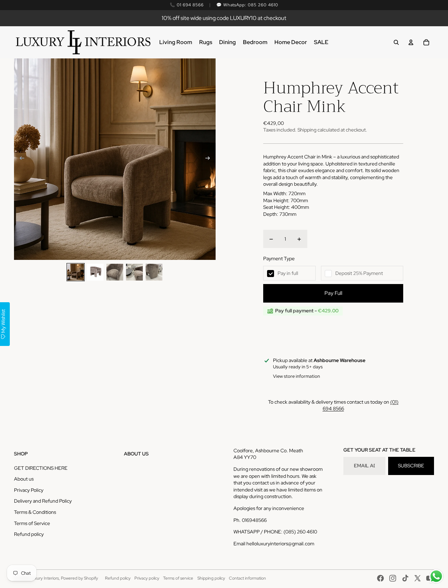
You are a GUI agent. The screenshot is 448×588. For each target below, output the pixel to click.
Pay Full (333, 293)
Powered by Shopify (79, 578)
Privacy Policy (28, 490)
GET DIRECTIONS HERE (41, 468)
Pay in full (288, 273)
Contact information (247, 578)
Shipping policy (211, 578)
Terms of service (178, 578)
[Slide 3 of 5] (114, 272)
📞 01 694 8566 (186, 5)
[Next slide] (210, 159)
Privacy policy (146, 578)
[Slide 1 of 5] (75, 272)
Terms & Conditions (35, 512)
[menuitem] (175, 42)
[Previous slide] (20, 159)
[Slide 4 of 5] (134, 272)
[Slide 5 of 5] (154, 272)
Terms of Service (32, 523)
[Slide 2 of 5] (95, 272)
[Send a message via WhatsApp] (436, 576)
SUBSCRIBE (411, 465)
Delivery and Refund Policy (43, 501)
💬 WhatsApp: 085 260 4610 (247, 5)
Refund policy (29, 534)
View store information (296, 376)
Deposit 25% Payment (359, 273)
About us (24, 479)
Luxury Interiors (44, 578)
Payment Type (279, 258)
